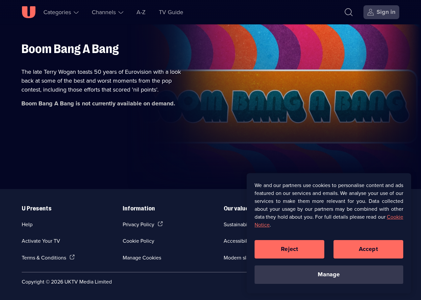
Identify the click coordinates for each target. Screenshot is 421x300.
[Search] (349, 12)
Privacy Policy (138, 224)
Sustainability (239, 224)
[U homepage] (29, 12)
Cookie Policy (138, 240)
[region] (329, 233)
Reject (289, 249)
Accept (368, 249)
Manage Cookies (142, 257)
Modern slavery (241, 257)
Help (27, 224)
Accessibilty (237, 240)
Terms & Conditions (44, 257)
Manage (329, 274)
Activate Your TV (41, 240)
